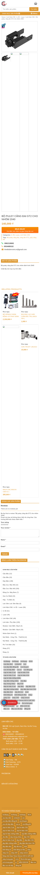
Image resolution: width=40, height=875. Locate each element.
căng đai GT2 (24, 237)
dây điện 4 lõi (30, 686)
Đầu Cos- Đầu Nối (9, 585)
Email (3, 546)
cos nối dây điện (9, 670)
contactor (18, 664)
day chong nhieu (9, 684)
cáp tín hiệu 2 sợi (9, 672)
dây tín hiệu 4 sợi (9, 686)
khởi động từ (8, 695)
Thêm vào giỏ (10, 873)
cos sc (19, 670)
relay (30, 695)
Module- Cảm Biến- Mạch (11, 626)
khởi (26, 692)
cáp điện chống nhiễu (11, 681)
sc (17, 706)
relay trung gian (8, 859)
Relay (5, 648)
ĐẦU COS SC (25, 706)
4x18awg (7, 661)
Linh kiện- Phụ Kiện (9, 622)
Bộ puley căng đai (13, 237)
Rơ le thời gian (27, 703)
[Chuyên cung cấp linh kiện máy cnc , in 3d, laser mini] (4, 3)
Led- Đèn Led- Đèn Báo (11, 603)
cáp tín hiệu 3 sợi (9, 675)
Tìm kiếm (34, 9)
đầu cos (6, 709)
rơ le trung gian (9, 706)
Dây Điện (6, 581)
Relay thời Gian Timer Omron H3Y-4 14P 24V (19, 700)
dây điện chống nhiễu (11, 689)
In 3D (13, 235)
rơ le (18, 703)
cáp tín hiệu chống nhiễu (12, 678)
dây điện (21, 686)
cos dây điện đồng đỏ (11, 667)
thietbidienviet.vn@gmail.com (17, 736)
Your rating (5, 522)
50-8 (30, 661)
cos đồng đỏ (28, 670)
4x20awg (15, 661)
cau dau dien (8, 664)
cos (25, 664)
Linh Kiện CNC (30, 17)
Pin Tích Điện (7, 644)
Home (3, 17)
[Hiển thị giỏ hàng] (36, 3)
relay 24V (15, 697)
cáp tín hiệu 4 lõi (23, 675)
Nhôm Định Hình (8, 633)
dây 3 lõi (20, 684)
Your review (5, 528)
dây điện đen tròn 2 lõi (28, 689)
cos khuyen (24, 667)
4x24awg (24, 661)
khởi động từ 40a (20, 695)
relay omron (25, 697)
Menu (34, 13)
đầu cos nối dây (17, 709)
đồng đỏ (27, 709)
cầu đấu (23, 681)
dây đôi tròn (19, 692)
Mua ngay (6, 312)
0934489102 (12, 702)
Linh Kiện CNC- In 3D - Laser (15, 17)
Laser (17, 235)
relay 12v (7, 697)
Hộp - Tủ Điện (7, 600)
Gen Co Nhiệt (7, 596)
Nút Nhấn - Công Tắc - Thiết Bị (13, 637)
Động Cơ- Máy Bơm (9, 592)
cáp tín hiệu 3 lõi (23, 672)
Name (3, 540)
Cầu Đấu (6, 573)
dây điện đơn (8, 692)
